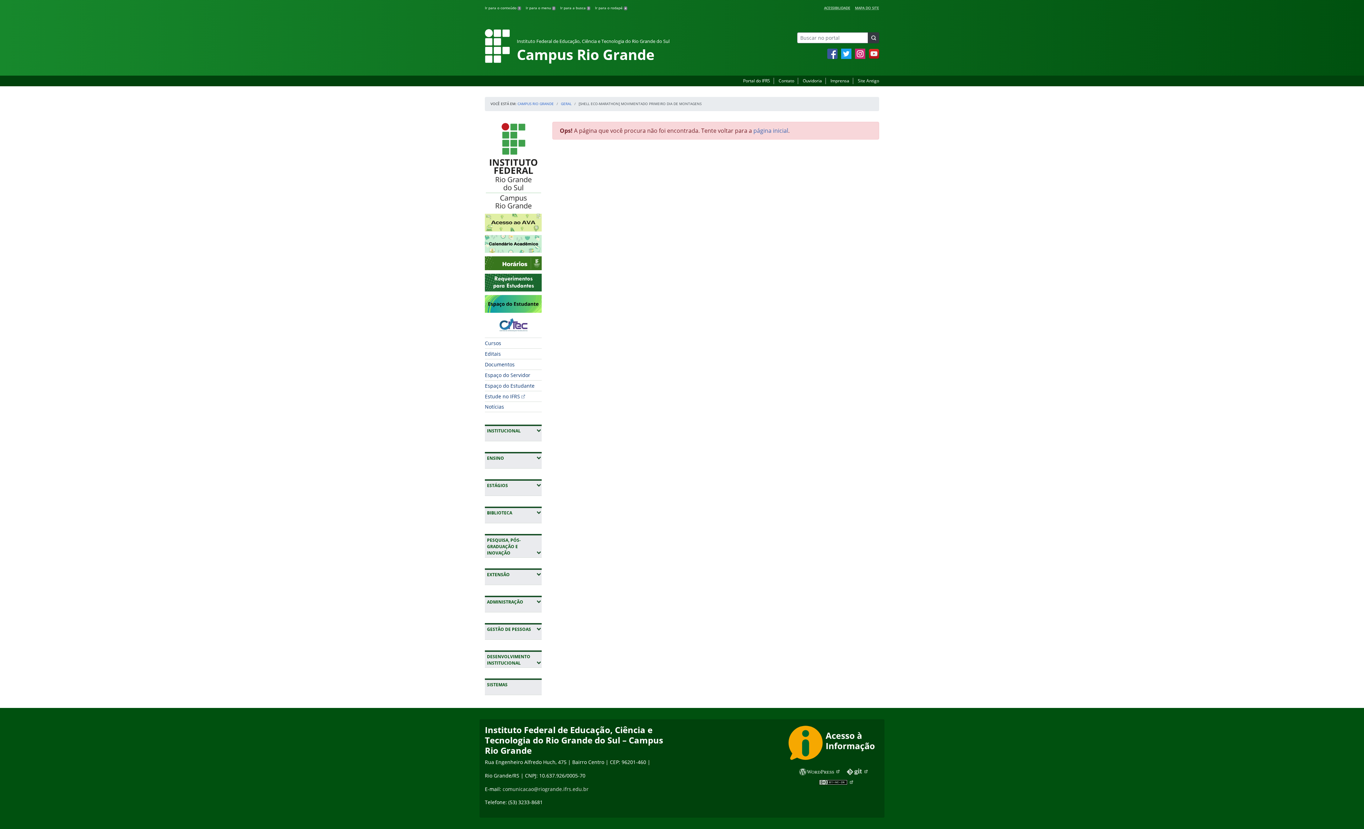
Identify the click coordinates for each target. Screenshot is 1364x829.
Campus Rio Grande (536, 103)
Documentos (500, 364)
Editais (493, 353)
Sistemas (497, 685)
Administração (514, 602)
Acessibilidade (837, 7)
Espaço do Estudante (510, 385)
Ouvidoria (812, 81)
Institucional (514, 430)
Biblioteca (514, 512)
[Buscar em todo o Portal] (873, 37)
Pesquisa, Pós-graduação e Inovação (514, 546)
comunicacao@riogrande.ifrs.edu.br (546, 789)
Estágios (514, 485)
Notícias (494, 406)
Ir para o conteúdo (502, 7)
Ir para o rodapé (610, 7)
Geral (566, 103)
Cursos (493, 343)
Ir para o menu (540, 7)
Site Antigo (868, 81)
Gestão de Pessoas (514, 629)
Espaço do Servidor (507, 375)
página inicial (770, 131)
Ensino (514, 458)
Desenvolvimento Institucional (514, 660)
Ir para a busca (574, 7)
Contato (786, 81)
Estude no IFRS (502, 396)
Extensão (514, 574)
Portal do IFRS (756, 81)
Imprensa (839, 81)
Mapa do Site (867, 7)
